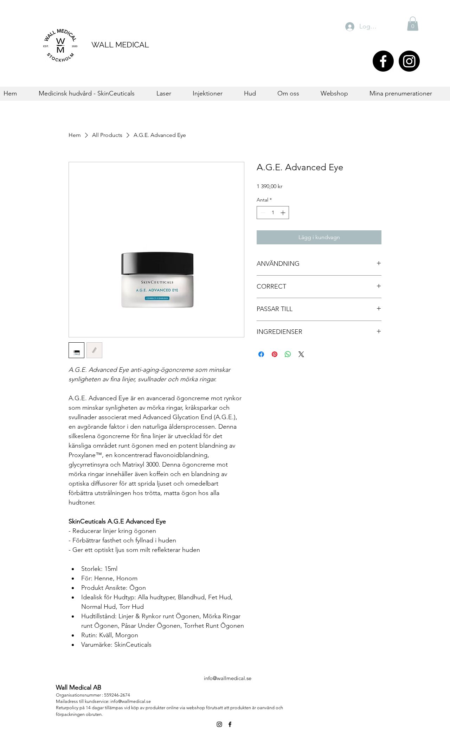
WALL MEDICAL (120, 44)
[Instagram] (409, 61)
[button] (413, 24)
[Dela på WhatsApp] (288, 354)
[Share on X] (301, 354)
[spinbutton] (272, 212)
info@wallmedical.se (227, 678)
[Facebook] (383, 61)
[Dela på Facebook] (261, 354)
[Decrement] (262, 212)
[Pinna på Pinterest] (274, 354)
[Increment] (283, 212)
